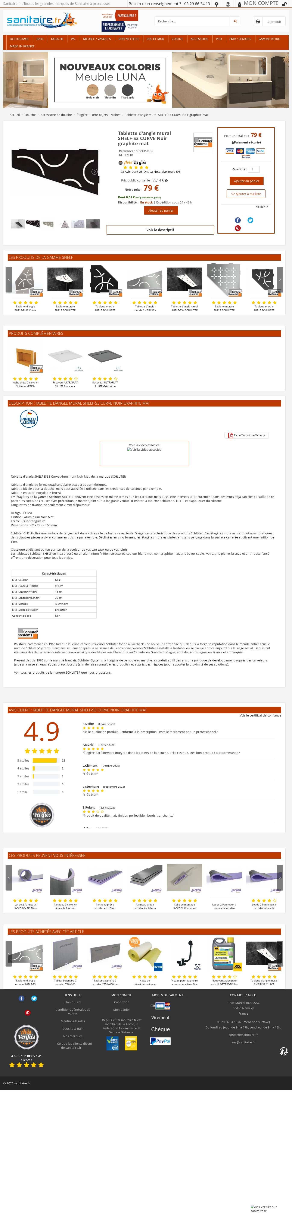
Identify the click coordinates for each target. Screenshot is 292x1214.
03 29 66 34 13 (197, 3)
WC (73, 39)
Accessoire (199, 39)
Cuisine (177, 39)
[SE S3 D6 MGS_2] (55, 171)
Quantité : (239, 169)
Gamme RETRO (269, 39)
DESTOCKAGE (19, 39)
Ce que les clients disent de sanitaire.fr (74, 1045)
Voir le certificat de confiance (260, 715)
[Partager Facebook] (238, 220)
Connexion (121, 1002)
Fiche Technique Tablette (249, 435)
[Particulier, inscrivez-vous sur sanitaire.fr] (120, 15)
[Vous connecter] (284, 4)
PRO (219, 39)
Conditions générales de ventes (73, 1012)
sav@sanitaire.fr (243, 1042)
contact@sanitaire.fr (243, 1035)
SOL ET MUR (155, 39)
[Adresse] (216, 4)
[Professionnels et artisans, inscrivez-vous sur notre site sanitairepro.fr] (120, 26)
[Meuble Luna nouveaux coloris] (146, 80)
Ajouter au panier (161, 210)
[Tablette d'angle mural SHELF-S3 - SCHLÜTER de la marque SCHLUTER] (264, 953)
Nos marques (72, 1036)
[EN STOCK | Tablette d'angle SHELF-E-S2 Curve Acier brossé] (25, 279)
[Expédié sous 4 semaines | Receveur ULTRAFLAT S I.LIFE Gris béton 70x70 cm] (105, 355)
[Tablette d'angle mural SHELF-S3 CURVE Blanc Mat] (184, 279)
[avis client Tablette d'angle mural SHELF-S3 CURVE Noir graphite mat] (125, 167)
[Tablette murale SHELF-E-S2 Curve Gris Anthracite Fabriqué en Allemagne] (264, 279)
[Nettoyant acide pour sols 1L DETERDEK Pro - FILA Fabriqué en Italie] (224, 953)
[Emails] (228, 4)
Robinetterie (128, 39)
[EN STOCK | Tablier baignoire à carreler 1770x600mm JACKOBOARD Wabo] (105, 953)
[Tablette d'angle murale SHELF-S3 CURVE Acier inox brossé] (144, 279)
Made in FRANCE (22, 46)
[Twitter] (250, 220)
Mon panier (121, 1010)
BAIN (40, 39)
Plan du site (73, 1002)
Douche (57, 39)
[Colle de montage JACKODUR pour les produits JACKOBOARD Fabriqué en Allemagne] (184, 877)
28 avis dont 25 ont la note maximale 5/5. (151, 172)
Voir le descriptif (160, 230)
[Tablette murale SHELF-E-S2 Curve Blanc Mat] (65, 279)
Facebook (21, 998)
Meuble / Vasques (97, 39)
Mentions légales (73, 1021)
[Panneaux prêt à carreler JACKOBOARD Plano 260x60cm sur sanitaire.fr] (105, 877)
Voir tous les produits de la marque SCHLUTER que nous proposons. (63, 672)
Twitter (34, 998)
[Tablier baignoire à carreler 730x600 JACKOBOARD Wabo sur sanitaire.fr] (65, 953)
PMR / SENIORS (240, 39)
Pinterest (28, 1013)
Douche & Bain (73, 1029)
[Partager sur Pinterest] (238, 228)
